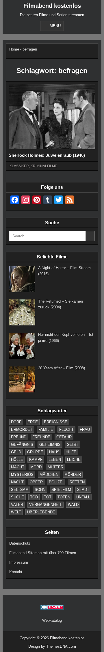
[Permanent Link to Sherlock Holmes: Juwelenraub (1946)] (52, 116)
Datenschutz (19, 543)
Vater (17, 504)
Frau (85, 429)
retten (77, 482)
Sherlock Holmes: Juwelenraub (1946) (47, 155)
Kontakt (15, 572)
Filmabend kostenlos (52, 6)
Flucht (66, 429)
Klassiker (19, 166)
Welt (16, 512)
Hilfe (71, 452)
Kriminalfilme (44, 166)
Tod (34, 497)
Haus (54, 452)
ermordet (21, 429)
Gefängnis (22, 444)
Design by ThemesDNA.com (52, 646)
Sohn (40, 489)
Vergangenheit (45, 504)
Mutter (55, 467)
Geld (16, 452)
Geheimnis (50, 444)
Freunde (41, 437)
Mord (36, 467)
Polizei (56, 482)
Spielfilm (61, 489)
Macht (17, 467)
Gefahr (64, 437)
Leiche (74, 459)
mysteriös (22, 474)
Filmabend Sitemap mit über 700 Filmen (42, 553)
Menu (55, 26)
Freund (18, 437)
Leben (55, 459)
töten (63, 497)
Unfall (83, 497)
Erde (32, 422)
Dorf (16, 422)
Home (14, 49)
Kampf (35, 459)
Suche (17, 497)
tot (47, 497)
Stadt (83, 489)
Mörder (72, 474)
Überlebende (41, 512)
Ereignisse (55, 422)
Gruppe (35, 452)
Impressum (18, 562)
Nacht (17, 482)
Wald (73, 504)
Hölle (17, 459)
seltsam (20, 489)
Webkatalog (52, 620)
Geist (72, 444)
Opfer (36, 482)
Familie (45, 429)
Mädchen (49, 474)
